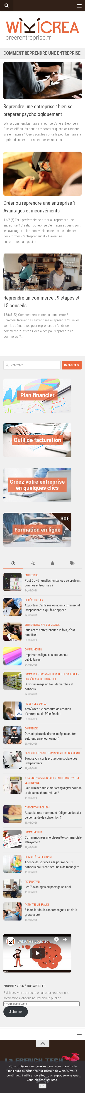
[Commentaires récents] (32, 564)
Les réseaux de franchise (40, 679)
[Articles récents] (13, 564)
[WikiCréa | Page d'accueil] (42, 29)
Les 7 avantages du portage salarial (48, 887)
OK (42, 1086)
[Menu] (79, 5)
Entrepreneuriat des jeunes (42, 624)
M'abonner (15, 1012)
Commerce (31, 674)
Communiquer (33, 649)
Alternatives (33, 881)
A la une (30, 778)
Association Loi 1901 (37, 807)
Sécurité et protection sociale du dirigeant (52, 753)
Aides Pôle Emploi (36, 703)
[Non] (79, 1077)
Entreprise (31, 575)
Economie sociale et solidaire (59, 674)
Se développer (34, 600)
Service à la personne (38, 857)
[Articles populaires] (52, 564)
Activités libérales (37, 904)
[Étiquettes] (72, 564)
